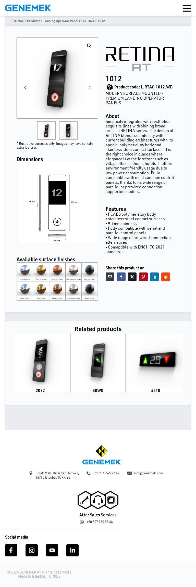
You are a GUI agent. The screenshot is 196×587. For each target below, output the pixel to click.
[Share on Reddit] (165, 276)
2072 (40, 390)
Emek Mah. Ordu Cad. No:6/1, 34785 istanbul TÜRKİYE (57, 475)
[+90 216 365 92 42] (88, 473)
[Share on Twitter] (132, 276)
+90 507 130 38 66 (100, 522)
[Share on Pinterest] (143, 276)
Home (19, 21)
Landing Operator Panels (61, 21)
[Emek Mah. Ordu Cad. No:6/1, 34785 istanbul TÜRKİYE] (30, 473)
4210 (155, 390)
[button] (89, 45)
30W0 (98, 390)
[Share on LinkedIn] (154, 276)
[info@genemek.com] (129, 473)
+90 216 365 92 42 (106, 473)
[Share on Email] (110, 276)
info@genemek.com (148, 473)
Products (33, 21)
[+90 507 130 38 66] (81, 522)
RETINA (88, 21)
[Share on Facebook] (121, 276)
